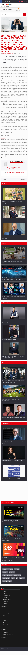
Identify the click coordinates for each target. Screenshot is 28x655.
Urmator (23, 179)
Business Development (8, 634)
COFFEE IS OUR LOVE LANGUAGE (9, 338)
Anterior (5, 179)
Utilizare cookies (6, 642)
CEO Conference (7, 620)
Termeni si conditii (7, 640)
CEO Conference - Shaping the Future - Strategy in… (13, 278)
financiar (5, 581)
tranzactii (5, 572)
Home (4, 591)
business (5, 569)
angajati (9, 172)
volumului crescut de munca (18, 172)
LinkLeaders (5, 632)
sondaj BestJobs (16, 174)
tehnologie (11, 572)
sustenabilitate (6, 578)
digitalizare (21, 578)
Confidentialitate (6, 644)
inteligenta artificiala (7, 575)
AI (16, 578)
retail (10, 581)
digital (13, 578)
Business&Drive (17, 575)
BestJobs (3, 138)
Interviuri (5, 609)
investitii (11, 569)
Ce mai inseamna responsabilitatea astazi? (11, 218)
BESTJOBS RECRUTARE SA (7, 53)
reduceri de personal (6, 174)
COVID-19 (17, 569)
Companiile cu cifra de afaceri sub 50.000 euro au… (13, 477)
